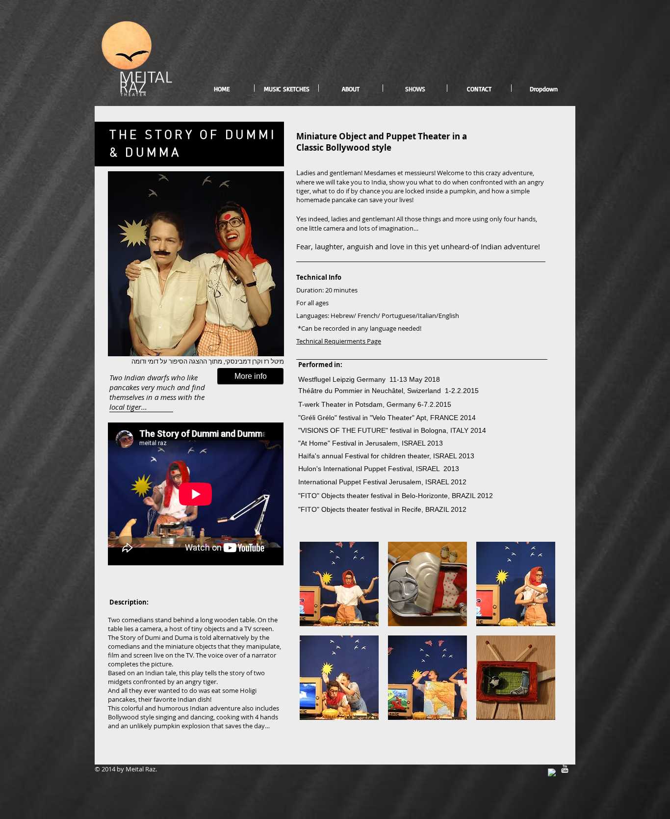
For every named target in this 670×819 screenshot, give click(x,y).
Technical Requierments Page (338, 341)
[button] (339, 584)
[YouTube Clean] (565, 769)
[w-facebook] (552, 772)
